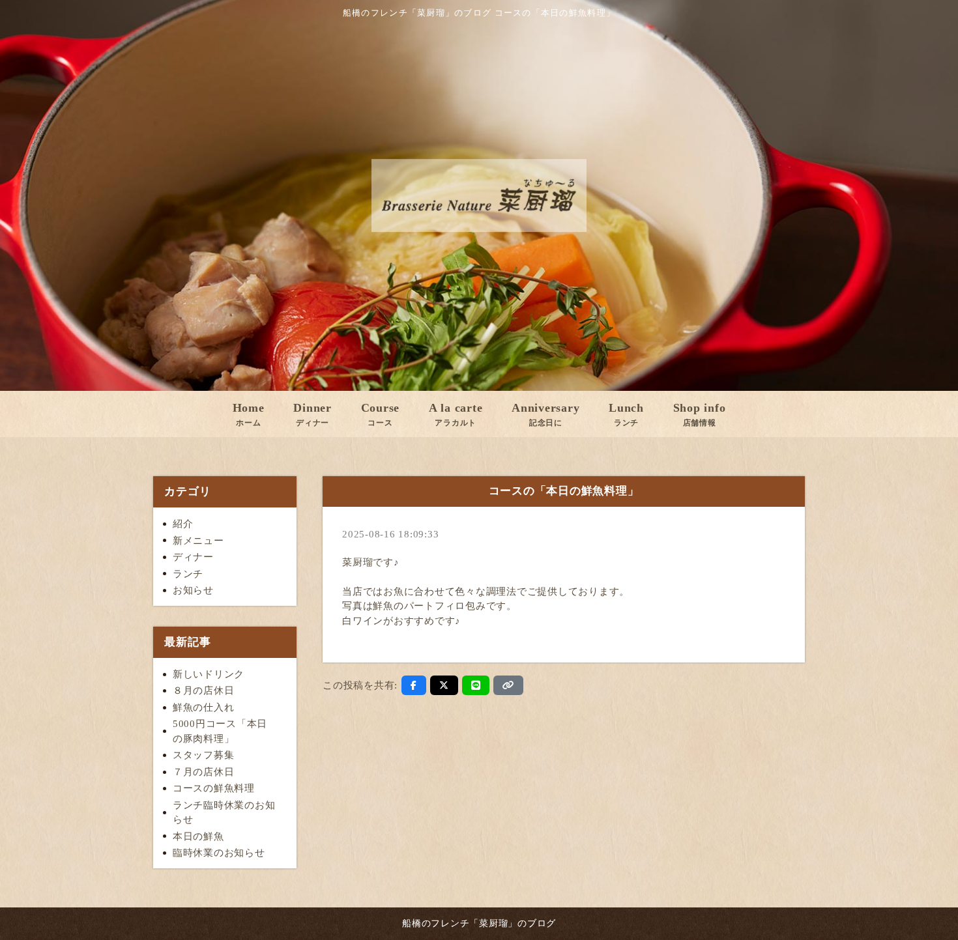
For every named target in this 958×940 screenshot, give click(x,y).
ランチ (188, 574)
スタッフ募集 (204, 755)
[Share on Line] (476, 685)
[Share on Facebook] (413, 685)
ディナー (193, 557)
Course (380, 414)
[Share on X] (444, 685)
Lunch (626, 414)
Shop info (699, 414)
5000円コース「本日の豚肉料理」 (220, 731)
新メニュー (198, 540)
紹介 (183, 524)
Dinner (312, 414)
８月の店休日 (204, 690)
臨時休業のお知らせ (219, 852)
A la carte (456, 414)
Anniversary (545, 414)
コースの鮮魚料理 (214, 788)
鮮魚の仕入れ (204, 707)
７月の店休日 (204, 772)
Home (249, 414)
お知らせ (193, 590)
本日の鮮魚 (198, 836)
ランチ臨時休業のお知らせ (224, 812)
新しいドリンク (208, 674)
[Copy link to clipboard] (508, 685)
